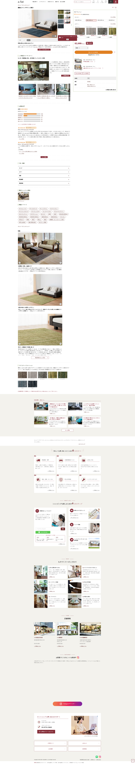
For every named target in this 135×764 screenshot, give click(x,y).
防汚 (34, 219)
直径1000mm (45, 216)
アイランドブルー (36, 211)
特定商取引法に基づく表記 (84, 759)
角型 (50, 214)
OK (67, 39)
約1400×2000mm (64, 214)
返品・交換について (91, 84)
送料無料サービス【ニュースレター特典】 (76, 762)
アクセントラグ (23, 208)
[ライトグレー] (32, 375)
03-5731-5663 (47, 727)
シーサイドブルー (47, 211)
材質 (20, 175)
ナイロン (63, 216)
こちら (36, 47)
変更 (88, 78)
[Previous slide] (19, 23)
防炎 (45, 219)
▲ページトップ (82, 443)
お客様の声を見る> (86, 14)
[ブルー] (32, 384)
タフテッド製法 (42, 222)
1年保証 (88, 81)
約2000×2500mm (35, 216)
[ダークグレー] (42, 375)
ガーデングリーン (23, 214)
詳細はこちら (51, 470)
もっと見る (67, 430)
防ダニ (39, 219)
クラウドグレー (54, 208)
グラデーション (34, 214)
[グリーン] (52, 375)
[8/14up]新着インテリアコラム (63, 762)
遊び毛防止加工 (32, 222)
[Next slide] (55, 23)
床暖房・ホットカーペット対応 (57, 219)
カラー (20, 171)
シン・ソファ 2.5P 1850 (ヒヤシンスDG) (28, 151)
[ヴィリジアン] (62, 375)
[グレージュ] (22, 375)
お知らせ (84, 743)
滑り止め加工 (23, 222)
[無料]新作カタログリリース (41, 762)
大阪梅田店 (83, 637)
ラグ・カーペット (25, 5)
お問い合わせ (98, 759)
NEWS (35, 762)
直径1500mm (54, 216)
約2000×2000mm (23, 216)
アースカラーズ (33, 208)
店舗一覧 (56, 1)
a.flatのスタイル (51, 1)
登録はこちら (74, 533)
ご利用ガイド (50, 743)
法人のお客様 (62, 1)
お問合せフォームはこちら (47, 731)
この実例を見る (65, 75)
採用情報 (84, 749)
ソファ (54, 47)
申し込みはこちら (74, 517)
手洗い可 (22, 219)
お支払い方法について (91, 86)
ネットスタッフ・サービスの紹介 (91, 735)
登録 (63, 528)
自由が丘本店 (26, 129)
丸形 (55, 214)
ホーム (19, 5)
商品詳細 (21, 183)
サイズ (20, 168)
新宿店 (59, 637)
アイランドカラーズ (24, 211)
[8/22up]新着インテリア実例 (52, 762)
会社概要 (50, 749)
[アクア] (22, 384)
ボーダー (43, 214)
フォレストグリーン (59, 211)
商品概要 (21, 179)
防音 (28, 219)
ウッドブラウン (43, 208)
